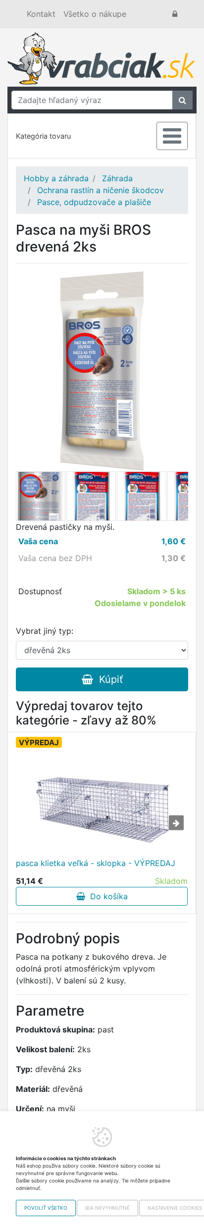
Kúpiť (108, 679)
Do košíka (106, 896)
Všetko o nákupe (94, 14)
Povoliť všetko (45, 1208)
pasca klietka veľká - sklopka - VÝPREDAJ (95, 863)
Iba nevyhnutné (107, 1208)
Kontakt (41, 14)
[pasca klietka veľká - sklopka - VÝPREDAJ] (102, 801)
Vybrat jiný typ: (44, 631)
